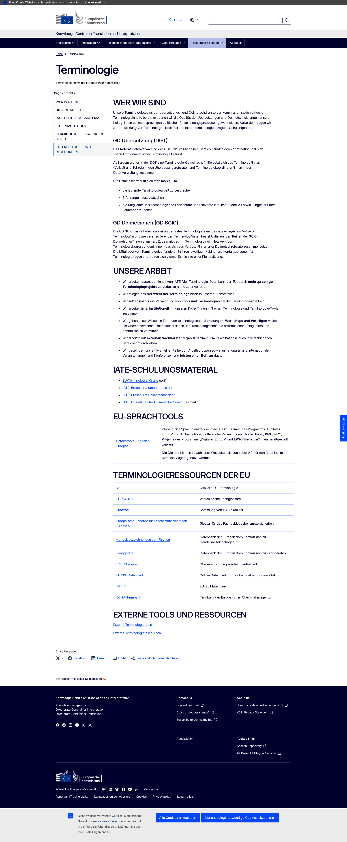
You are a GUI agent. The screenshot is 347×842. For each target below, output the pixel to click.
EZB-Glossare (126, 564)
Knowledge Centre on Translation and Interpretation (93, 698)
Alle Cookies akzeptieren (177, 818)
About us (236, 43)
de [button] (198, 20)
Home (59, 53)
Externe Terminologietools (132, 625)
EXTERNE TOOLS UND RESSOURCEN (73, 149)
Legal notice (185, 796)
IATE (119, 488)
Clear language (171, 43)
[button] (61, 658)
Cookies (141, 796)
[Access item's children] (74, 43)
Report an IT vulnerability (72, 796)
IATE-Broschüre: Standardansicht (147, 388)
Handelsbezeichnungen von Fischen (143, 539)
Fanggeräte (124, 553)
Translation (88, 43)
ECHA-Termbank (128, 597)
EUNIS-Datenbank (130, 575)
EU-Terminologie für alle (140, 380)
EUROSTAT (124, 499)
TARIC (121, 586)
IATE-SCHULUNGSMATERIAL (78, 118)
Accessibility (184, 738)
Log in (178, 20)
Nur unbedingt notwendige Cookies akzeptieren (240, 818)
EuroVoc (122, 510)
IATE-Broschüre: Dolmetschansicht (149, 395)
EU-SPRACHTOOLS (71, 126)
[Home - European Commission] (85, 18)
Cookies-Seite (107, 821)
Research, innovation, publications (128, 43)
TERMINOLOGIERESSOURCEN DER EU (79, 136)
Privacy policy (162, 796)
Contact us (151, 789)
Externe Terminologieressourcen (137, 633)
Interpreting (63, 43)
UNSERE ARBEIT (69, 110)
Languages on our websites (112, 796)
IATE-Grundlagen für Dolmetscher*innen (153, 402)
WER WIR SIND (67, 102)
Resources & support (205, 43)
